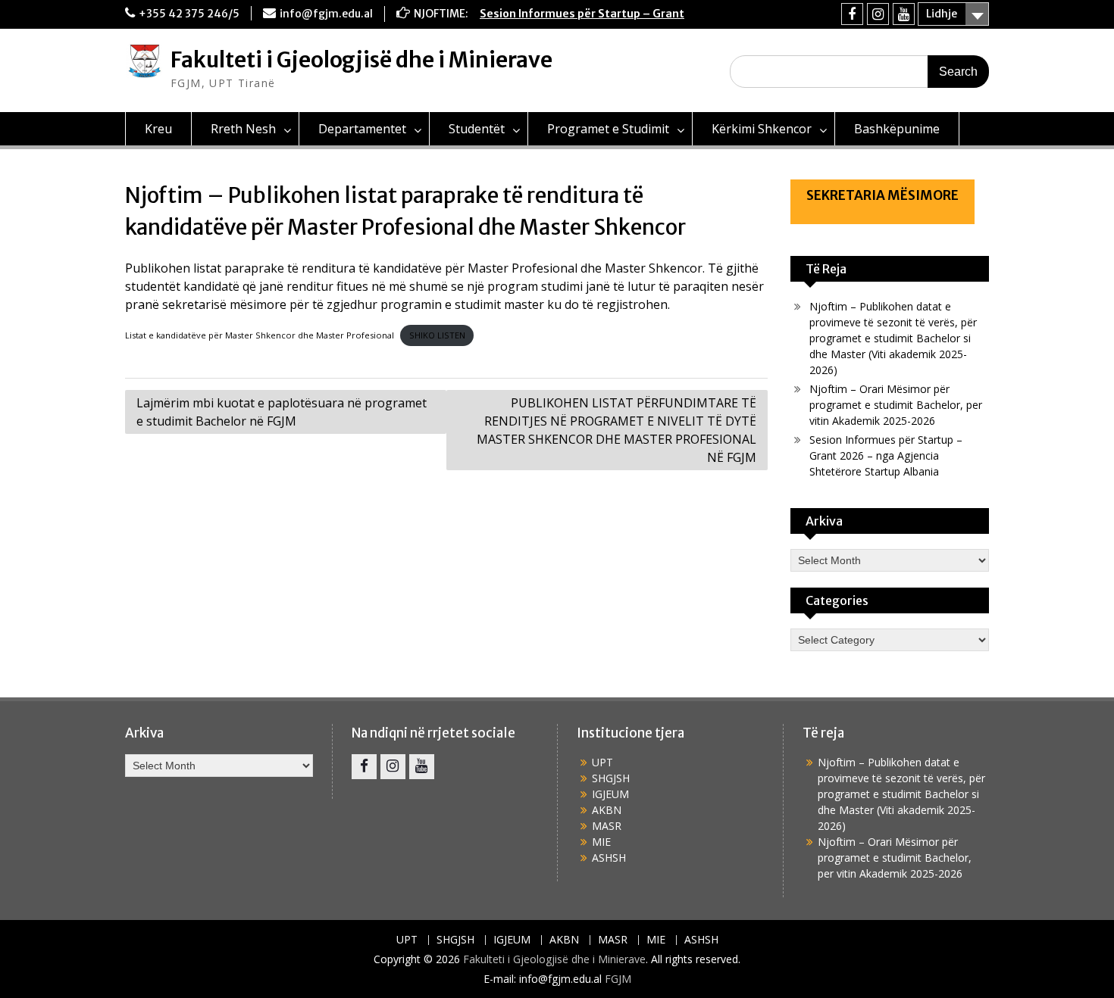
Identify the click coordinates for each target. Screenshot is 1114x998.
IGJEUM (610, 794)
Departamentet (362, 128)
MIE (601, 841)
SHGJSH (611, 778)
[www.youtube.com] (904, 14)
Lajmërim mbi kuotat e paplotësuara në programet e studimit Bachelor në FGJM (281, 412)
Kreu (158, 128)
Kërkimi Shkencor (762, 128)
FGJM (618, 978)
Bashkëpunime (897, 128)
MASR (606, 826)
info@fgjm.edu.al (326, 13)
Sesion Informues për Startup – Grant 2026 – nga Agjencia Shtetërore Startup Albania (885, 455)
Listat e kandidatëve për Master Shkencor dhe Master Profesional (259, 335)
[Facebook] (852, 14)
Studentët (477, 128)
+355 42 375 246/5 (189, 13)
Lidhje (941, 13)
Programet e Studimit (608, 128)
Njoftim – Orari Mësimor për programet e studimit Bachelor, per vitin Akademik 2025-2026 (895, 405)
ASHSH (609, 857)
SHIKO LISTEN (437, 335)
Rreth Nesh (243, 128)
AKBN (606, 810)
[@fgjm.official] (878, 14)
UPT (602, 762)
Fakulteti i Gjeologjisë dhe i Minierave (361, 59)
